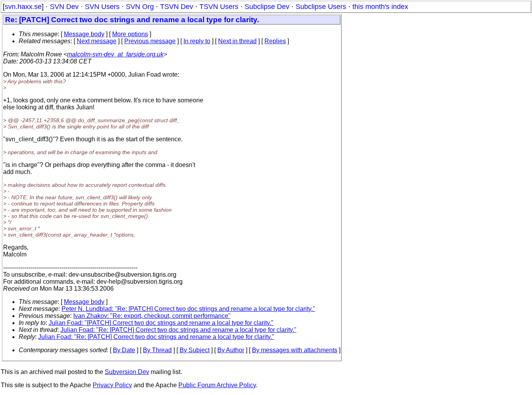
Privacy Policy (112, 385)
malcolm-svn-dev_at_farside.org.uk (115, 54)
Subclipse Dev (267, 7)
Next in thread (237, 41)
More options (130, 34)
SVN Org (140, 7)
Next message (96, 41)
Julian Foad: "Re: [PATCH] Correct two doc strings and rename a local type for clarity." (178, 330)
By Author (230, 350)
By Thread (157, 350)
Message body (84, 34)
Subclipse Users (321, 7)
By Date (124, 350)
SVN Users (102, 7)
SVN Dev (64, 7)
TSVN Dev (176, 7)
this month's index (380, 7)
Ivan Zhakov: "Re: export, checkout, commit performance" (152, 315)
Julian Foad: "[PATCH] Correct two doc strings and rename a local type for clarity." (161, 323)
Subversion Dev (127, 372)
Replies (275, 41)
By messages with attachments (294, 350)
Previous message (150, 41)
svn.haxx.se (23, 7)
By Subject (195, 350)
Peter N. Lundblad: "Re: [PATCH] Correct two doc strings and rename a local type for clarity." (188, 308)
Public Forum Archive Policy (217, 385)
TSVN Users (218, 7)
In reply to (196, 41)
